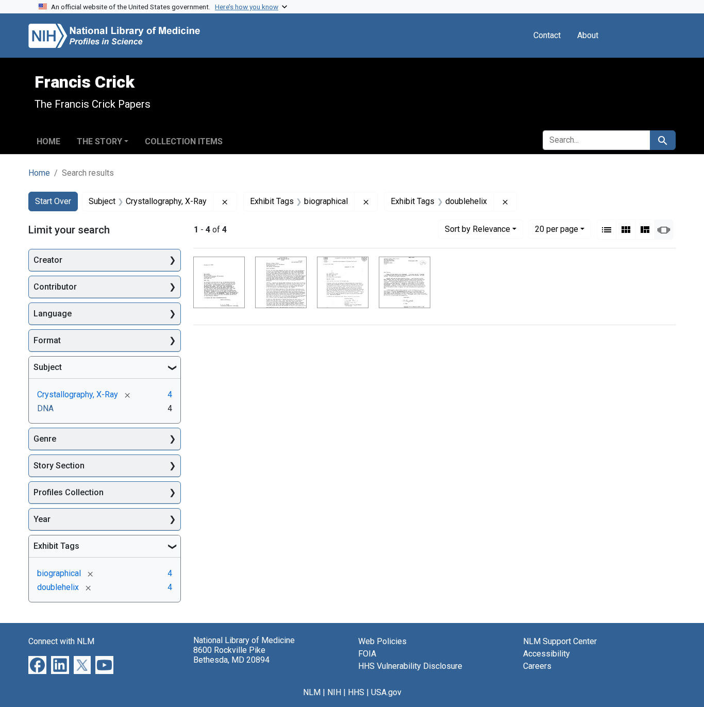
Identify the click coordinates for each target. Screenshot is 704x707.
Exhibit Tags (56, 546)
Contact (547, 35)
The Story (99, 141)
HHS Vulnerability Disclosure (410, 666)
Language (52, 313)
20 (556, 229)
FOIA (367, 654)
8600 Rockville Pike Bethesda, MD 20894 (231, 655)
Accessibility (546, 654)
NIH (334, 692)
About (587, 35)
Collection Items (184, 141)
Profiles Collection (68, 492)
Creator (47, 260)
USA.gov (386, 692)
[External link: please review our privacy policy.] (37, 664)
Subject (47, 367)
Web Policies (382, 641)
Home (48, 141)
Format (47, 340)
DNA (45, 408)
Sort (477, 229)
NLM (312, 692)
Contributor (55, 287)
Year (42, 519)
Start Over (53, 201)
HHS (356, 692)
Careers (537, 666)
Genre (44, 439)
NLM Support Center (560, 641)
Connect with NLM (61, 641)
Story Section (59, 465)
